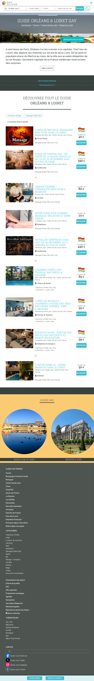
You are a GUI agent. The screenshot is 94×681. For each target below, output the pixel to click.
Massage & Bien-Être (33, 116)
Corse (8, 486)
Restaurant (9, 548)
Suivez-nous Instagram (18, 665)
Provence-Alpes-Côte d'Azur (17, 523)
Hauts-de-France (12, 493)
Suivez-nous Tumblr (17, 669)
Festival (8, 565)
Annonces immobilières (14, 573)
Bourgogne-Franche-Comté (17, 476)
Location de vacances (14, 540)
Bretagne (9, 480)
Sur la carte (55, 678)
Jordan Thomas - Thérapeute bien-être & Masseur (50, 189)
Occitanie (9, 509)
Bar (7, 557)
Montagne (9, 633)
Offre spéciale (11, 590)
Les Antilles (10, 500)
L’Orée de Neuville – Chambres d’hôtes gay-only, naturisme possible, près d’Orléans (53, 305)
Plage (8, 568)
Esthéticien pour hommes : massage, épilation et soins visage (52, 216)
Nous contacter (13, 613)
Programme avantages (15, 593)
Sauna (8, 554)
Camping (9, 543)
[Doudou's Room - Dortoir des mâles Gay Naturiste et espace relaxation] (54, 355)
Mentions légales (12, 607)
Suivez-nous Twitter (17, 660)
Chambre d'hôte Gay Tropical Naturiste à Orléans (48, 272)
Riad (7, 546)
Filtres (87, 9)
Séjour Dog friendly (13, 638)
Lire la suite (47, 68)
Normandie (10, 503)
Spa (7, 636)
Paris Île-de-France (13, 513)
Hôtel (8, 538)
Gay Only (9, 622)
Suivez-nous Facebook (18, 656)
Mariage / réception (13, 559)
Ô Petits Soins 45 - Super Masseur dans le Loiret (50, 366)
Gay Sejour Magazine (14, 603)
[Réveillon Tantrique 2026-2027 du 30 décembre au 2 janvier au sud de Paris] (54, 260)
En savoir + (81, 143)
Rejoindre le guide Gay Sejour (17, 610)
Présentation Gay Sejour (15, 580)
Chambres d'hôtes (14, 116)
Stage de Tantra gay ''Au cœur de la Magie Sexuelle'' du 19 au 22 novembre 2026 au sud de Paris (53, 158)
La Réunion (10, 496)
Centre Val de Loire (13, 483)
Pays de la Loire (12, 516)
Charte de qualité (13, 583)
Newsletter (10, 600)
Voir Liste (34, 678)
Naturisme (9, 625)
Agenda (9, 597)
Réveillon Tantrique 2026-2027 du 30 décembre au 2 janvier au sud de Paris (52, 242)
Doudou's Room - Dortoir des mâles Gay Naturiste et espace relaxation (53, 335)
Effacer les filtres (84, 12)
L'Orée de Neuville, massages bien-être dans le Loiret (54, 131)
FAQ (7, 587)
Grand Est (9, 490)
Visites (8, 570)
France (8, 473)
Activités (9, 562)
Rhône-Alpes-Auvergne (15, 526)
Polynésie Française (14, 519)
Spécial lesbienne (12, 627)
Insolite (8, 630)
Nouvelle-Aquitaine (13, 506)
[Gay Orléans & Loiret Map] (70, 28)
